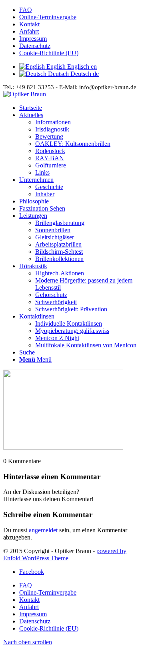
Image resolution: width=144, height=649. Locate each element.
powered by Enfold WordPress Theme (64, 554)
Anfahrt (29, 31)
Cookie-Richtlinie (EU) (48, 53)
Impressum (33, 38)
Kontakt (29, 24)
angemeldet (43, 530)
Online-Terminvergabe (47, 17)
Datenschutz (34, 45)
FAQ (25, 9)
